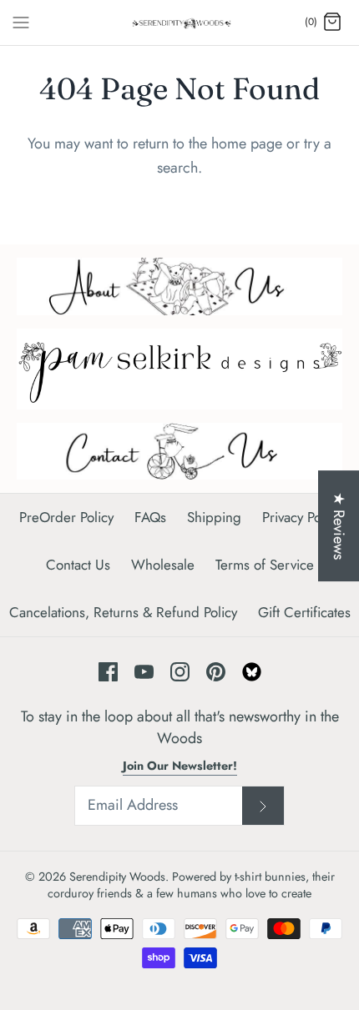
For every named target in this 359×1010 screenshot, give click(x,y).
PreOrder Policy (66, 517)
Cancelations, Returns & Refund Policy (123, 612)
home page (246, 143)
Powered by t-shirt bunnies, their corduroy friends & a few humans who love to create (191, 885)
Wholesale (163, 565)
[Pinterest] (215, 671)
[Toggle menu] (21, 22)
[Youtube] (144, 671)
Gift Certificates (304, 612)
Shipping (214, 517)
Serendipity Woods (117, 876)
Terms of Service (264, 565)
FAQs (150, 517)
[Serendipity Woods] (180, 22)
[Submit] (263, 805)
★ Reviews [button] (339, 526)
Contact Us (78, 565)
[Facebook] (108, 671)
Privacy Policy (301, 517)
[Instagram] (180, 671)
